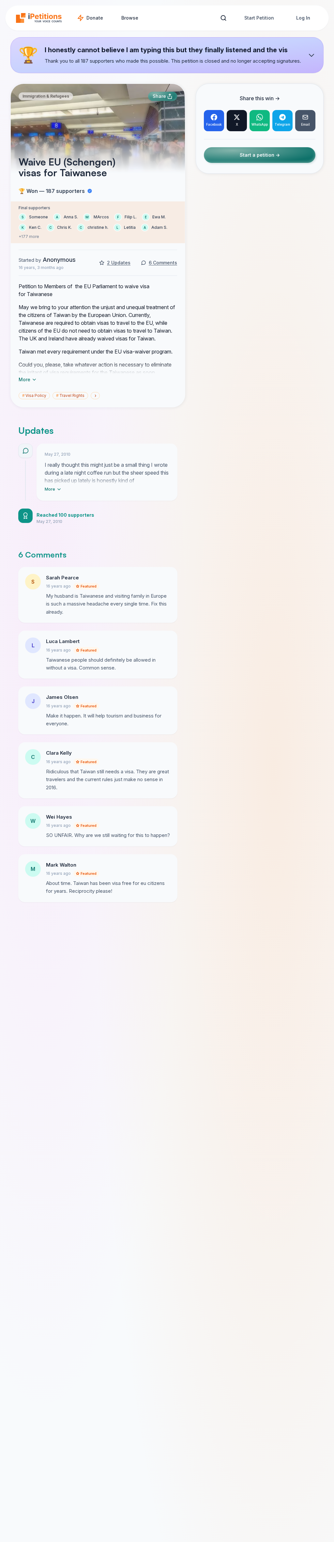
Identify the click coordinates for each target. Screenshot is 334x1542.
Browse (129, 18)
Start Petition (259, 18)
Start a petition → (260, 155)
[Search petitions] (223, 18)
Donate (94, 18)
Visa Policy (34, 395)
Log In (303, 18)
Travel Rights (70, 395)
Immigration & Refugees (46, 96)
